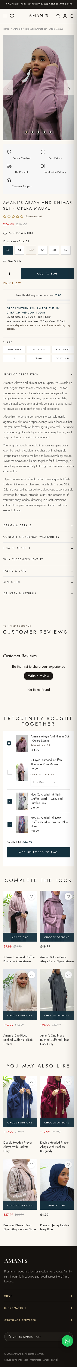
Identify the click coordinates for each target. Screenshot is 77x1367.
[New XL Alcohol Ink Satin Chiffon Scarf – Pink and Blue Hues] (22, 824)
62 (65, 250)
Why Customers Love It (38, 559)
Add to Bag (47, 274)
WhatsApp (14, 349)
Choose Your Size (43, 774)
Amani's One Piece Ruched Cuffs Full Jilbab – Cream (19, 1040)
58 (42, 250)
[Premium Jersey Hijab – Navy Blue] (57, 1184)
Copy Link (63, 358)
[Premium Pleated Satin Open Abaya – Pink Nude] (20, 1184)
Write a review (38, 675)
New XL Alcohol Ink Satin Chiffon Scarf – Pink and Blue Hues (49, 822)
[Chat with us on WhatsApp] (67, 1341)
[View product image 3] (38, 132)
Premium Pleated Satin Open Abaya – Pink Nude (19, 1227)
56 (31, 250)
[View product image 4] (44, 132)
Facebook (38, 349)
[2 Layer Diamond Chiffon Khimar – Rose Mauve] (22, 772)
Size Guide (14, 261)
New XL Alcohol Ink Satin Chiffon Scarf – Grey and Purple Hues (47, 799)
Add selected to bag (38, 852)
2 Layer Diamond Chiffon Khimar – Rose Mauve (46, 762)
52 (8, 250)
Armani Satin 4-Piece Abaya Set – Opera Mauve (57, 959)
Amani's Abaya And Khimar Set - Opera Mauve (50, 738)
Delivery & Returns (38, 593)
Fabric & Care (38, 570)
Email (38, 358)
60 (54, 250)
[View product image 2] (32, 132)
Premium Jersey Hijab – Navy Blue (55, 1227)
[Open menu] (5, 16)
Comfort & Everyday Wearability (38, 536)
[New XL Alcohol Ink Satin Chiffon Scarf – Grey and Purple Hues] (22, 801)
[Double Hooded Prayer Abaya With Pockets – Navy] (20, 1101)
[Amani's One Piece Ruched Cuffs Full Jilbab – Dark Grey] (57, 994)
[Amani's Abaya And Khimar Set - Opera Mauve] (22, 743)
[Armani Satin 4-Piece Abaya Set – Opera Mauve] (57, 916)
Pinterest (63, 349)
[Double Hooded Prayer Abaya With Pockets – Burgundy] (57, 1101)
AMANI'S (39, 15)
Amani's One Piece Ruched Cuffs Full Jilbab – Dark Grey (56, 1040)
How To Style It (38, 548)
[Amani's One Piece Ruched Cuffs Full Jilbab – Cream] (20, 994)
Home (6, 29)
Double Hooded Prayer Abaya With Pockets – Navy (17, 1147)
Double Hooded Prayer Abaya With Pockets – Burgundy (54, 1147)
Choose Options (57, 937)
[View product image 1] (26, 132)
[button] (13, 216)
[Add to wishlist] (31, 896)
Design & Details (38, 525)
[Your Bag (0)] (72, 16)
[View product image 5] (50, 132)
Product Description (38, 374)
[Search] (58, 16)
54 (19, 250)
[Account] (65, 16)
